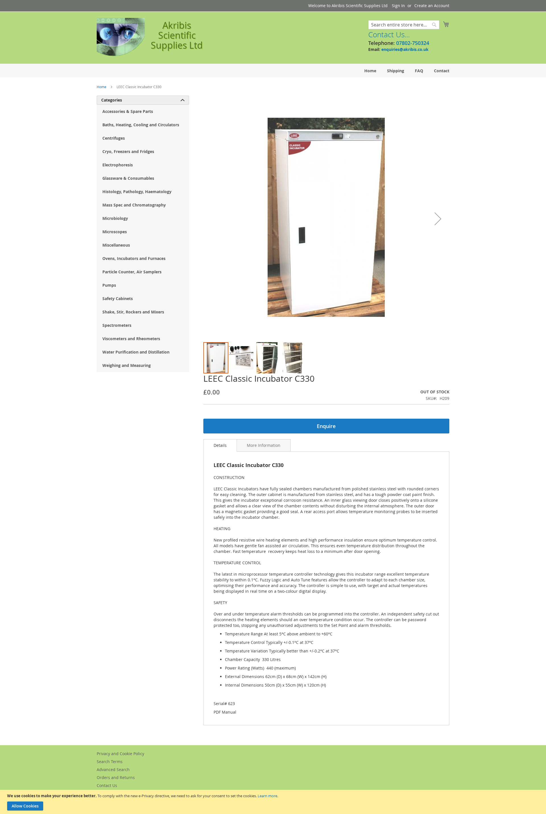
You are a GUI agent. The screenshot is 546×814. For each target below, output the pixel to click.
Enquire (326, 426)
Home (101, 86)
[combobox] (403, 24)
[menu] (273, 70)
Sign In (398, 5)
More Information (263, 445)
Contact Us (107, 785)
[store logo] (121, 37)
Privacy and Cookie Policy (120, 753)
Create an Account (431, 5)
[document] (273, 802)
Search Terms (110, 761)
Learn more (267, 795)
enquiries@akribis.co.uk (405, 49)
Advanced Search (113, 769)
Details (220, 445)
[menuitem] (370, 70)
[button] (438, 219)
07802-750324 (412, 43)
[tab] (220, 445)
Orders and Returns (116, 777)
